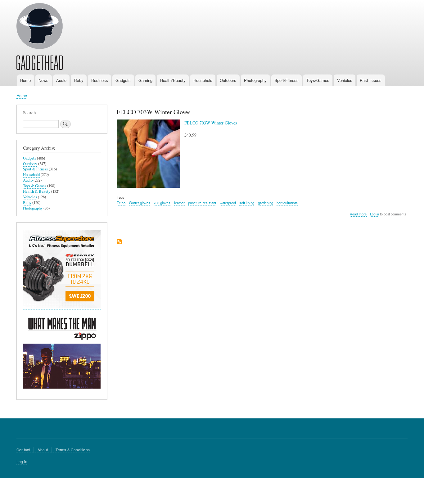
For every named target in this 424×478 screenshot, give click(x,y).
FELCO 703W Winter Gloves (210, 123)
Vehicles (344, 80)
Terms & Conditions (73, 449)
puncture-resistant (202, 202)
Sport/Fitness (286, 80)
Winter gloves (139, 202)
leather (179, 202)
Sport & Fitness (35, 169)
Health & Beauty (36, 191)
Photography (255, 80)
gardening (265, 202)
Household (202, 80)
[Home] (39, 37)
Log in (374, 214)
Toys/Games (317, 80)
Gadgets (123, 80)
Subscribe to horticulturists (119, 242)
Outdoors (228, 80)
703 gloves (162, 202)
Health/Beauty (173, 80)
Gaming (145, 80)
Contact (23, 449)
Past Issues (370, 80)
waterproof (228, 202)
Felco (121, 202)
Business (99, 80)
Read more (358, 214)
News (43, 80)
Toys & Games (34, 185)
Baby (78, 80)
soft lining (246, 202)
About (43, 449)
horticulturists (287, 202)
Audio (61, 80)
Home (25, 80)
